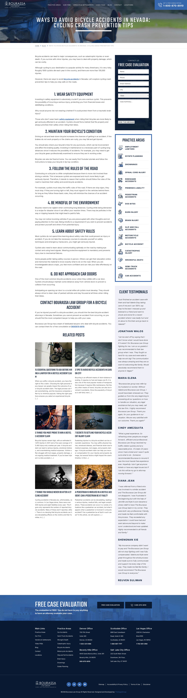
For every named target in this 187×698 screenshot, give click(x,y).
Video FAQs (100, 5)
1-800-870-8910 (140, 605)
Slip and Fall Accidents (65, 655)
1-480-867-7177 (116, 644)
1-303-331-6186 (85, 644)
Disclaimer (146, 684)
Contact (118, 5)
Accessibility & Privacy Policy (117, 684)
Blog (110, 5)
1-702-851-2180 (141, 644)
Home (37, 46)
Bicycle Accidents (63, 647)
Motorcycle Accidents (65, 651)
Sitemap (101, 684)
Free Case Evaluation (110, 605)
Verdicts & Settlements (83, 5)
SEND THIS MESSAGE (126, 122)
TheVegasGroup (120, 692)
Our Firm (67, 5)
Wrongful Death (62, 640)
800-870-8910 (85, 661)
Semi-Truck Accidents (65, 636)
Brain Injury (61, 659)
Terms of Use (135, 684)
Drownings (61, 663)
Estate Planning (62, 666)
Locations (128, 5)
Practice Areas (54, 5)
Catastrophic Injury (64, 644)
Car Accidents (62, 632)
